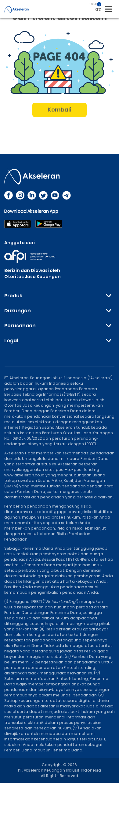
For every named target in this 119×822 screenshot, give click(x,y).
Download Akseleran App (31, 211)
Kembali (60, 109)
